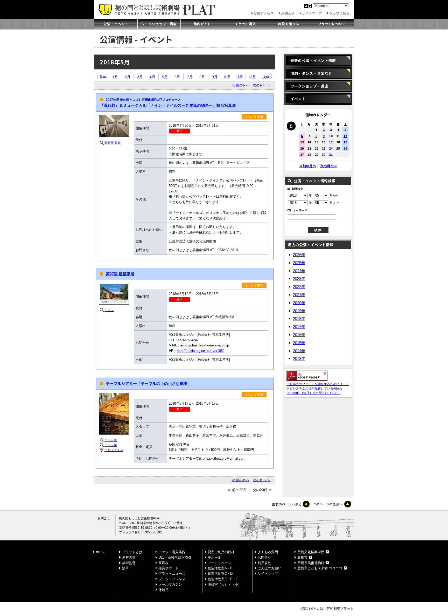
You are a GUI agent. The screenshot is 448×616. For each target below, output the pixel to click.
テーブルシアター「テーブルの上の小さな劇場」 (148, 383)
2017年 (299, 326)
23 (323, 148)
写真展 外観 (112, 143)
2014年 (299, 351)
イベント (298, 98)
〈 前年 (101, 77)
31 (331, 154)
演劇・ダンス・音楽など (311, 73)
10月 (227, 77)
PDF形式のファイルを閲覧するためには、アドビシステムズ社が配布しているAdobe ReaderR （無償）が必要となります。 (317, 388)
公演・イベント (115, 23)
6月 (177, 77)
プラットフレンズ (171, 579)
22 (316, 148)
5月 (165, 77)
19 (345, 142)
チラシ (109, 310)
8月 (202, 77)
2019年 (299, 311)
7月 (190, 77)
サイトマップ (312, 13)
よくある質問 (268, 552)
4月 (152, 77)
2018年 (299, 318)
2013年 (299, 358)
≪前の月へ (307, 165)
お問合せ (288, 13)
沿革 (125, 568)
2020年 (299, 302)
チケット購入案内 (171, 552)
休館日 (163, 590)
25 (338, 148)
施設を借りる (288, 23)
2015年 (299, 342)
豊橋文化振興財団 (310, 552)
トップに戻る (339, 13)
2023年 (299, 278)
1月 (115, 77)
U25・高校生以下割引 (174, 557)
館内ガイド (202, 23)
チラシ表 (110, 440)
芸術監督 (129, 563)
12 (345, 135)
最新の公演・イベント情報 (313, 60)
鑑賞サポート (168, 568)
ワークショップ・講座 (159, 23)
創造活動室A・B (220, 568)
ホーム (101, 552)
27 (302, 154)
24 (331, 148)
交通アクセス (264, 13)
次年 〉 (268, 77)
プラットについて (332, 23)
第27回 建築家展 (120, 274)
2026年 (299, 254)
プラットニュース (171, 573)
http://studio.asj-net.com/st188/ (200, 351)
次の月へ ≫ (262, 85)
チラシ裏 (110, 445)
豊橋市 (302, 557)
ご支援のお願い (269, 568)
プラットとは (132, 552)
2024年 (299, 271)
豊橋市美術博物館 (310, 563)
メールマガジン (170, 584)
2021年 (299, 294)
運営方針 (129, 557)
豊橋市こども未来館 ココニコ (319, 568)
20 (302, 148)
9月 (215, 77)
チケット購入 (245, 23)
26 (345, 148)
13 (302, 142)
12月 (252, 77)
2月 (127, 77)
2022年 (299, 286)
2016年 (299, 334)
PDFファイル (113, 450)
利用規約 (264, 563)
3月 (140, 77)
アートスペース (219, 563)
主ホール (214, 557)
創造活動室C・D (220, 573)
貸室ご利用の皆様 (221, 552)
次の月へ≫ (328, 165)
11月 (239, 77)
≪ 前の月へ (240, 85)
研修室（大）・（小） (224, 584)
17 (331, 142)
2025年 (299, 262)
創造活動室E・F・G (223, 579)
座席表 (163, 563)
